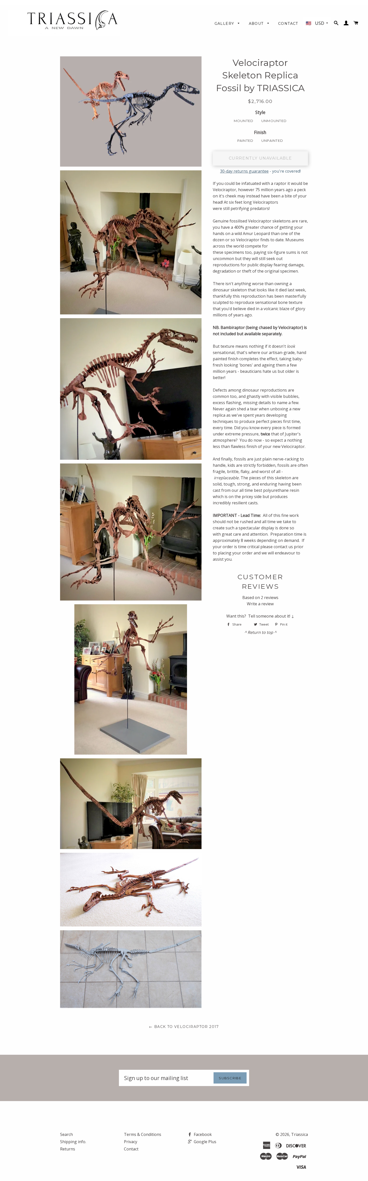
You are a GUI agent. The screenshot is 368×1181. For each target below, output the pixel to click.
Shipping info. (73, 1141)
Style (260, 112)
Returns (67, 1149)
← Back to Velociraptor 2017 (184, 1026)
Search (66, 1134)
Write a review (260, 604)
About (257, 23)
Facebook (202, 1134)
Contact (288, 23)
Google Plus (204, 1141)
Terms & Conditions (142, 1134)
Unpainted (272, 141)
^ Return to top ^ (260, 632)
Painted (245, 141)
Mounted (244, 121)
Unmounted (274, 121)
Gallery (225, 23)
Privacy (130, 1141)
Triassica (299, 1134)
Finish (260, 132)
